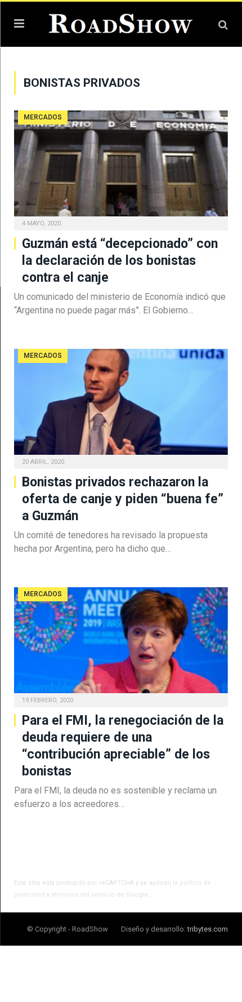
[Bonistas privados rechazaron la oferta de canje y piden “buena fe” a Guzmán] (121, 405)
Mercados (43, 117)
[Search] (223, 24)
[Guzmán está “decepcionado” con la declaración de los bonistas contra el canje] (121, 166)
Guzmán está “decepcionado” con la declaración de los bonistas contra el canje (120, 260)
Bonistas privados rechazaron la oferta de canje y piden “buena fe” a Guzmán (122, 499)
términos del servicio (83, 894)
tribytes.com (207, 929)
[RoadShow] (121, 22)
